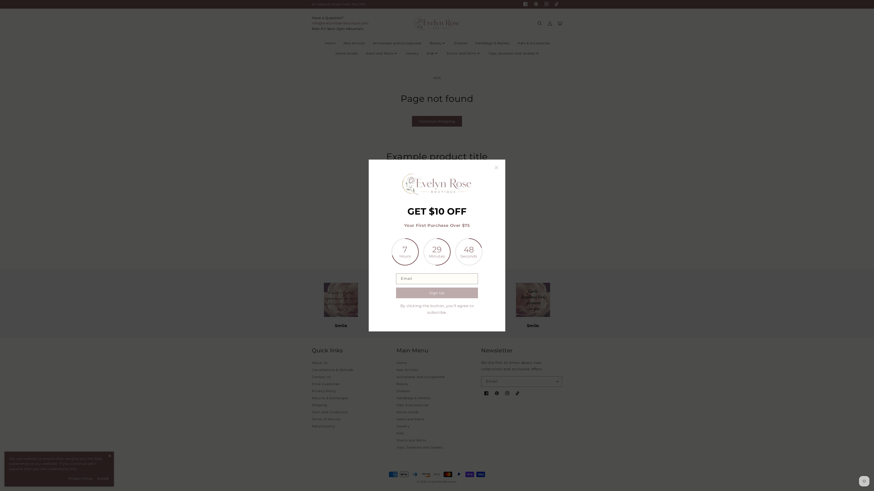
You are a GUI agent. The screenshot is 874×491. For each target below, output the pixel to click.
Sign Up (437, 293)
